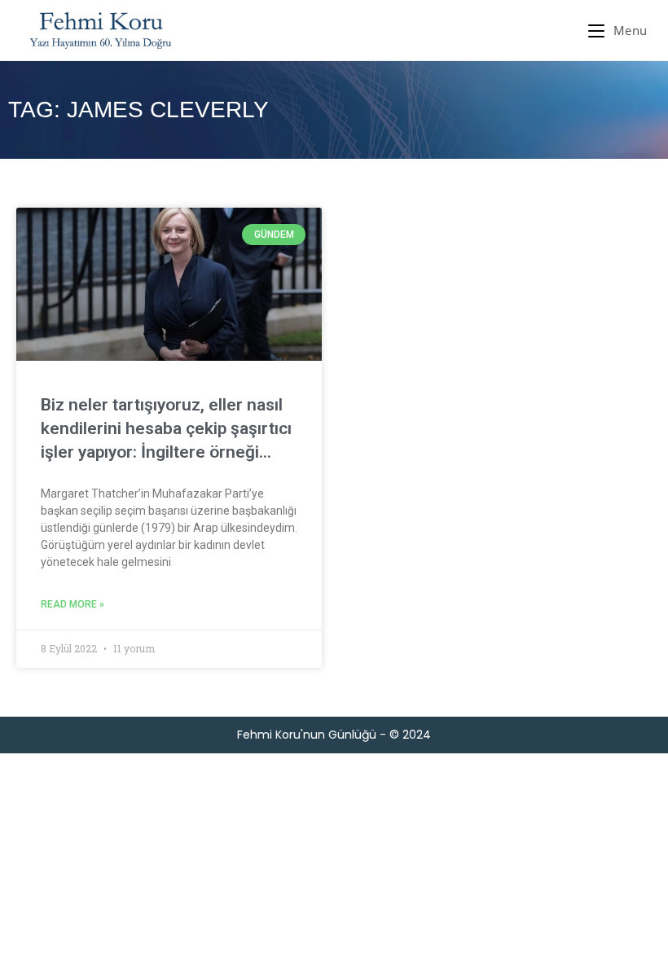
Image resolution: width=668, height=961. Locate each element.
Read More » (72, 604)
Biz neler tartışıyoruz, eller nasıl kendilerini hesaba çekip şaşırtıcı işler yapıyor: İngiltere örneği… (166, 429)
